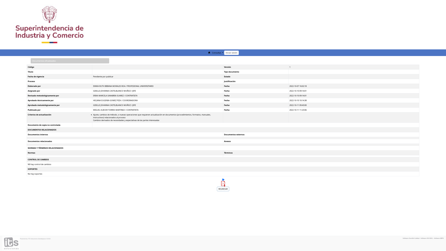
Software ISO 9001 (427, 238)
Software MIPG (439, 238)
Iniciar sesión (231, 52)
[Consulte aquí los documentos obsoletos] (223, 179)
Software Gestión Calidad (411, 238)
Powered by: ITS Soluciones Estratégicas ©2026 (35, 239)
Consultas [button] (217, 52)
